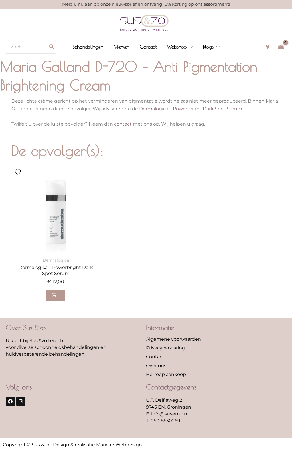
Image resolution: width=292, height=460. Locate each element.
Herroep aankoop (166, 374)
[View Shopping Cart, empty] (280, 46)
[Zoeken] (52, 46)
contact (123, 124)
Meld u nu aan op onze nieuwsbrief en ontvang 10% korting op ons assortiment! (146, 4)
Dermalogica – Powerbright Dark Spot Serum (190, 108)
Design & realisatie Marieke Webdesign (97, 444)
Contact (155, 356)
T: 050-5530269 (163, 420)
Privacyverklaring (165, 348)
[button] (190, 47)
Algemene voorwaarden (173, 339)
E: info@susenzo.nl (167, 414)
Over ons (156, 365)
